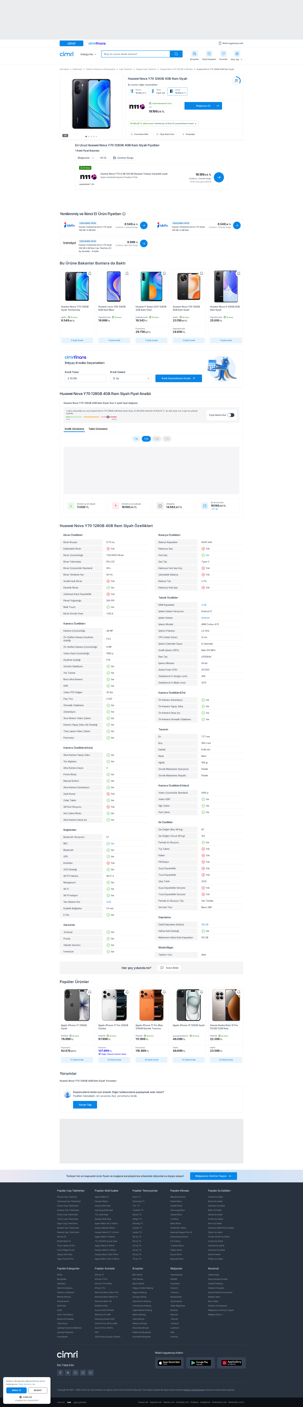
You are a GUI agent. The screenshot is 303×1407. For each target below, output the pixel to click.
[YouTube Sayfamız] (90, 1373)
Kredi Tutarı (72, 372)
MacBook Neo (101, 1306)
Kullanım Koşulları (216, 1288)
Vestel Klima (176, 1214)
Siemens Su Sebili (216, 1206)
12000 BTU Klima (178, 1228)
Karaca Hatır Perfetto (104, 1310)
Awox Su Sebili (215, 1223)
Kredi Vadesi (117, 372)
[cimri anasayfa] (71, 43)
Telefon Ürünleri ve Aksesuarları (100, 69)
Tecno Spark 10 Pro (66, 1245)
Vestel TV (137, 1232)
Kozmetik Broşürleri (142, 1337)
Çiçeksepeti (176, 1301)
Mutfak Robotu (64, 1297)
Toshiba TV (138, 1210)
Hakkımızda (213, 1274)
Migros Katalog (140, 1292)
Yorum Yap (85, 1104)
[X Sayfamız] (68, 1373)
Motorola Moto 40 (103, 1301)
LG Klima (174, 1219)
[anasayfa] (67, 54)
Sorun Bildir (172, 967)
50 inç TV (137, 1254)
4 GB (203, 604)
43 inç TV (137, 1250)
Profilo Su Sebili (215, 1219)
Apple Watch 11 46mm (105, 1237)
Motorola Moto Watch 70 (106, 1297)
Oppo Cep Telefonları (67, 1223)
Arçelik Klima (176, 1206)
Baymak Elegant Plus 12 (181, 1232)
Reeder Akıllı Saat (103, 1219)
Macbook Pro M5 (103, 1314)
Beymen (174, 1314)
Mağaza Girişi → (215, 1314)
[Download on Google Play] (200, 1363)
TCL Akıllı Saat (101, 1214)
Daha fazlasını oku (26, 1384)
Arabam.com (169, 1402)
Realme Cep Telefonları (68, 1232)
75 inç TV (137, 1259)
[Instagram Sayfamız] (83, 1373)
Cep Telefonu (125, 69)
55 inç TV (137, 1241)
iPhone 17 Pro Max (103, 1283)
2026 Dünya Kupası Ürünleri (107, 1337)
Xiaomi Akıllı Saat (102, 1206)
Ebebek (174, 1310)
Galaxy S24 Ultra (64, 1254)
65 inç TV (137, 1237)
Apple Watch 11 (102, 1197)
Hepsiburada (176, 1274)
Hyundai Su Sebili (216, 1245)
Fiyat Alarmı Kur (167, 134)
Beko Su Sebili (215, 1210)
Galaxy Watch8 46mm (105, 1228)
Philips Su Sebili (215, 1259)
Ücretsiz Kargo (125, 157)
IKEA (172, 1332)
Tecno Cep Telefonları (67, 1219)
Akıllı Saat (61, 1306)
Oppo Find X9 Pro (65, 1259)
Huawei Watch (101, 1201)
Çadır (59, 1310)
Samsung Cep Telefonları (69, 1201)
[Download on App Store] (169, 1363)
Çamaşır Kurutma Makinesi (69, 1328)
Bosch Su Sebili (215, 1201)
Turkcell (174, 1319)
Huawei (133, 79)
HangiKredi (205, 1402)
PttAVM (173, 1279)
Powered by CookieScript (27, 1400)
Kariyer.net (143, 1402)
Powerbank (62, 1337)
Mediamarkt (175, 1297)
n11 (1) (103, 157)
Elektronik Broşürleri (142, 1332)
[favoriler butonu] (223, 53)
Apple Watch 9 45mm (105, 1245)
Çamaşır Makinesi (65, 1332)
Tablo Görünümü (97, 428)
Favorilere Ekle (141, 134)
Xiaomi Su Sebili (215, 1241)
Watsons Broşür (140, 1323)
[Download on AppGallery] (231, 1363)
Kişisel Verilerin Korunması (220, 1292)
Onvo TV (137, 1197)
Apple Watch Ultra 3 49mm (107, 1259)
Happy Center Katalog (143, 1288)
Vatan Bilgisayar (177, 1306)
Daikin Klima (176, 1201)
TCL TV (136, 1206)
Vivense (174, 1337)
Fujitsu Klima (176, 1250)
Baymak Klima (176, 1259)
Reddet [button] (38, 1390)
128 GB (204, 924)
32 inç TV (137, 1245)
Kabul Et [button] (16, 1390)
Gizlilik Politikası (215, 1283)
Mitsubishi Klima (177, 1197)
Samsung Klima (177, 1210)
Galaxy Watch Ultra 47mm (106, 1254)
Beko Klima (175, 1223)
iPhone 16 (61, 1237)
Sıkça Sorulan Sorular (218, 1279)
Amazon (174, 1288)
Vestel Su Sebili (215, 1214)
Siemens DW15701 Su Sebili (221, 1228)
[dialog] (26, 1390)
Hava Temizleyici (65, 1314)
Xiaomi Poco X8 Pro (104, 1328)
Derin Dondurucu (65, 1288)
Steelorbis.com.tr (236, 1402)
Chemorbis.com (219, 1402)
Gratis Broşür (138, 1319)
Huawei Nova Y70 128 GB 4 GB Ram (176, 69)
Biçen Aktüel (138, 1283)
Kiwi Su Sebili (214, 1254)
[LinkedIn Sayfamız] (75, 1373)
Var (112, 843)
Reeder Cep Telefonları (68, 1228)
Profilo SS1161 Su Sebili (218, 1237)
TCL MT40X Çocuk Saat (106, 1241)
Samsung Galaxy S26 (104, 1319)
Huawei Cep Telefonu (146, 69)
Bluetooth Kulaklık (65, 1319)
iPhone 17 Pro (101, 1279)
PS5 (96, 1332)
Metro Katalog (139, 1314)
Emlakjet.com (182, 1402)
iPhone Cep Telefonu (67, 1197)
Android (205, 617)
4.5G (108, 902)
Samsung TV (138, 1201)
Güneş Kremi (63, 1301)
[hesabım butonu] (237, 53)
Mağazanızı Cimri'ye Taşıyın (221, 1310)
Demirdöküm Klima (179, 1237)
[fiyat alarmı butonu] (90, 273)
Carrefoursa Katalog (142, 1306)
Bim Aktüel (137, 1274)
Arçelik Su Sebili (215, 1197)
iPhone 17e (100, 1288)
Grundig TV (138, 1223)
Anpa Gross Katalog (142, 1301)
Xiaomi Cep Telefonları (67, 1206)
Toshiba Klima (177, 1245)
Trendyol (174, 1323)
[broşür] (194, 53)
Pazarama (175, 1283)
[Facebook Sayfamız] (60, 1373)
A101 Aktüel (138, 1279)
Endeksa (194, 1402)
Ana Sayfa (64, 69)
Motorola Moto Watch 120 (106, 1292)
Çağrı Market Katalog (142, 1310)
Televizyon (62, 1323)
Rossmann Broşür (141, 1328)
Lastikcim (174, 1328)
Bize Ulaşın (213, 1301)
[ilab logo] (69, 1402)
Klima (59, 1274)
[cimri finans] (97, 43)
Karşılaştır (190, 134)
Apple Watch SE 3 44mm (106, 1223)
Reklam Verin (214, 1297)
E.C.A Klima (175, 1241)
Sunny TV (137, 1214)
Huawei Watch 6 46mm (105, 1250)
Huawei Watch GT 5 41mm (107, 1232)
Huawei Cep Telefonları (68, 1210)
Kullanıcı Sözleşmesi (217, 1306)
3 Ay (146, 439)
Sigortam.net (156, 1402)
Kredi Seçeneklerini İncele (176, 378)
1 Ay (136, 439)
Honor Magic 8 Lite (66, 1250)
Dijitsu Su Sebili (215, 1232)
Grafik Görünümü (74, 428)
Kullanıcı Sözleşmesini (194, 1390)
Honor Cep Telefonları (67, 1214)
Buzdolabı (61, 1279)
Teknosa (174, 1292)
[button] (26, 1396)
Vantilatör (61, 1283)
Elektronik (77, 69)
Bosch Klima (176, 1254)
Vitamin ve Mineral (65, 1292)
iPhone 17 (99, 1274)
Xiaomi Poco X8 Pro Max (106, 1323)
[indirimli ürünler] (209, 53)
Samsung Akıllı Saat (104, 1210)
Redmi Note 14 (64, 1241)
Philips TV (137, 1219)
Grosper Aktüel (139, 1297)
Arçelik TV (137, 1228)
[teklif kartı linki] (151, 180)
